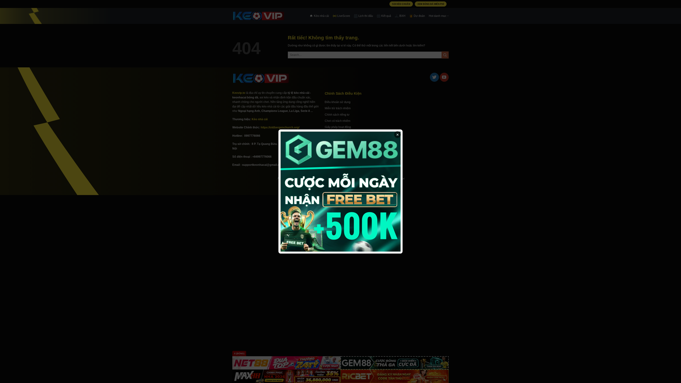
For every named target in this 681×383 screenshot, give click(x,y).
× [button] (397, 134)
